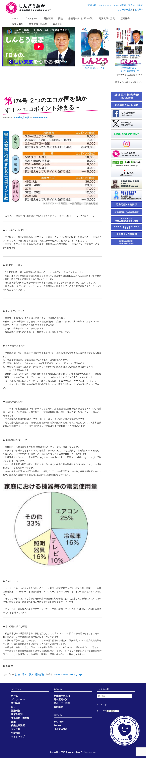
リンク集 (15, 729)
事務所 (140, 5)
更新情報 (92, 5)
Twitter (57, 725)
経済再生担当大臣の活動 (80, 18)
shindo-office (40, 117)
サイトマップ (104, 5)
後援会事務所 (18, 725)
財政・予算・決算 (24, 674)
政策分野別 (17, 24)
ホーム (15, 18)
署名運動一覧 (61, 699)
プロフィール (31, 18)
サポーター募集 (124, 9)
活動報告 (125, 18)
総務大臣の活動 (107, 18)
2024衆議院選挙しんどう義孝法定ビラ (129, 69)
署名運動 (57, 24)
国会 (60, 18)
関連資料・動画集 (38, 24)
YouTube (59, 721)
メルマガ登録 (119, 5)
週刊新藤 (48, 18)
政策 (13, 721)
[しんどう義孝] (29, 13)
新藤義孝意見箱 (62, 695)
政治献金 (139, 9)
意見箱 (131, 5)
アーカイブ (101, 711)
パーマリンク (75, 674)
